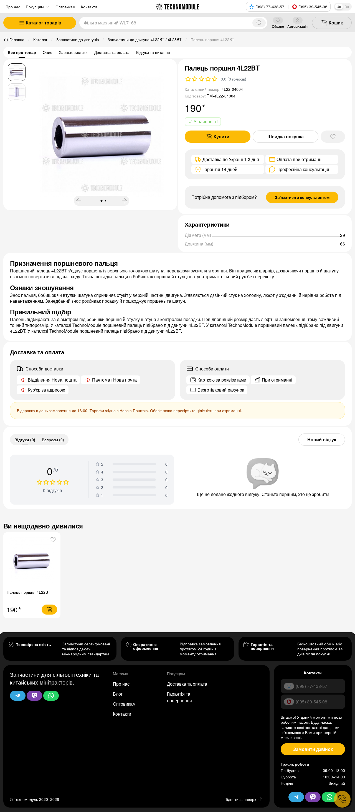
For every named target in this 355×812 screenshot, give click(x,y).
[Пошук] (259, 22)
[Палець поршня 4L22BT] (32, 560)
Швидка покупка (285, 136)
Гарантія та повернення (179, 697)
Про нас (13, 6)
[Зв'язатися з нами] (342, 799)
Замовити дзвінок (313, 749)
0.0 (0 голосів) (233, 79)
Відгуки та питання (153, 52)
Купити (221, 136)
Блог (118, 694)
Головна (16, 39)
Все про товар (22, 52)
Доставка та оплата (112, 52)
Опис (47, 52)
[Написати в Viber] (34, 696)
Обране (278, 26)
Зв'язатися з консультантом (302, 197)
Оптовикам (124, 704)
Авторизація (297, 26)
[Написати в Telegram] (18, 696)
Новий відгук (321, 439)
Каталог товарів (43, 22)
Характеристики (73, 52)
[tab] (25, 439)
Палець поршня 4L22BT (28, 592)
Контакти (122, 714)
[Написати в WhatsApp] (51, 696)
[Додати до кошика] (49, 610)
